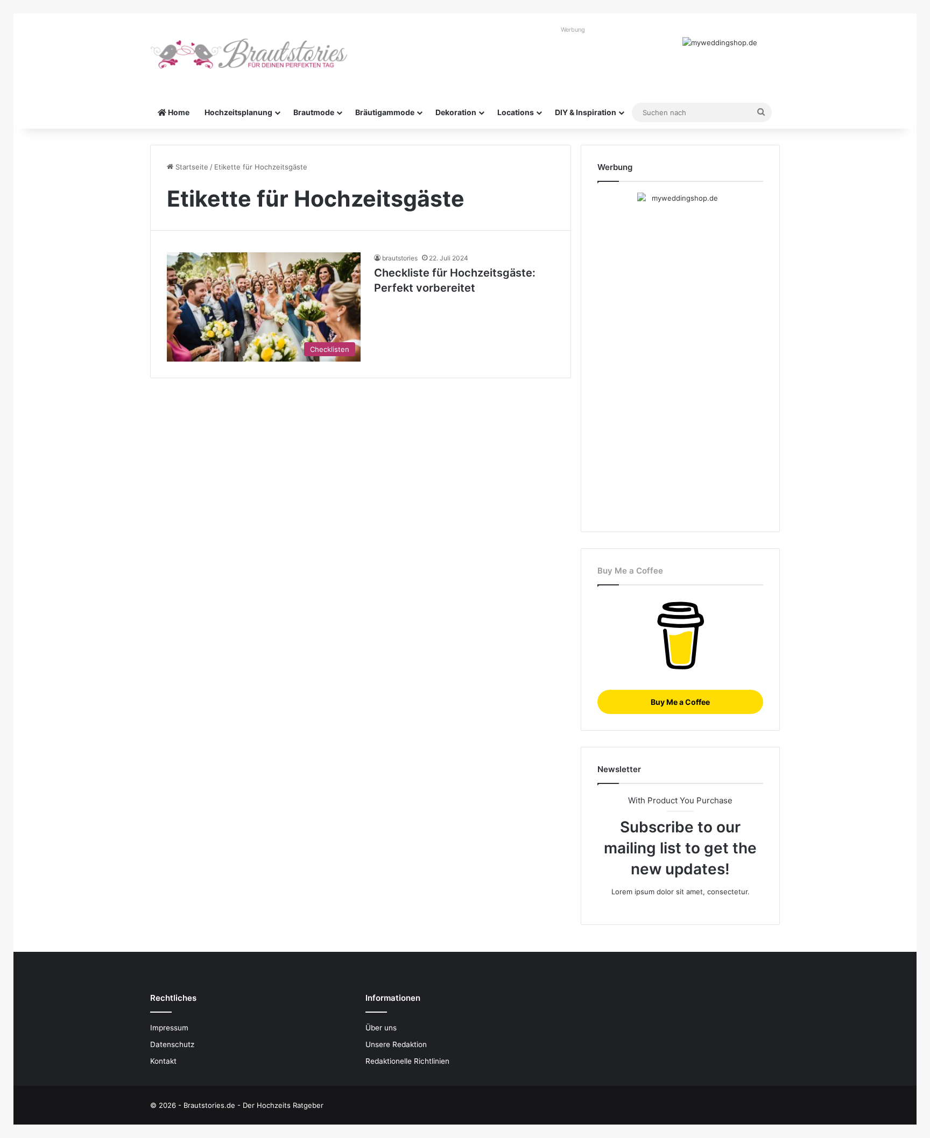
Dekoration (455, 112)
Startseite (190, 166)
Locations (515, 112)
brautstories (400, 258)
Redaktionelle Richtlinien (407, 1061)
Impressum (169, 1027)
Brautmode (313, 112)
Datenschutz (172, 1044)
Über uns (381, 1027)
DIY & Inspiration (585, 112)
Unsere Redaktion (396, 1044)
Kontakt (163, 1061)
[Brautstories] (249, 53)
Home (177, 112)
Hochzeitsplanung (238, 112)
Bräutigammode (384, 112)
